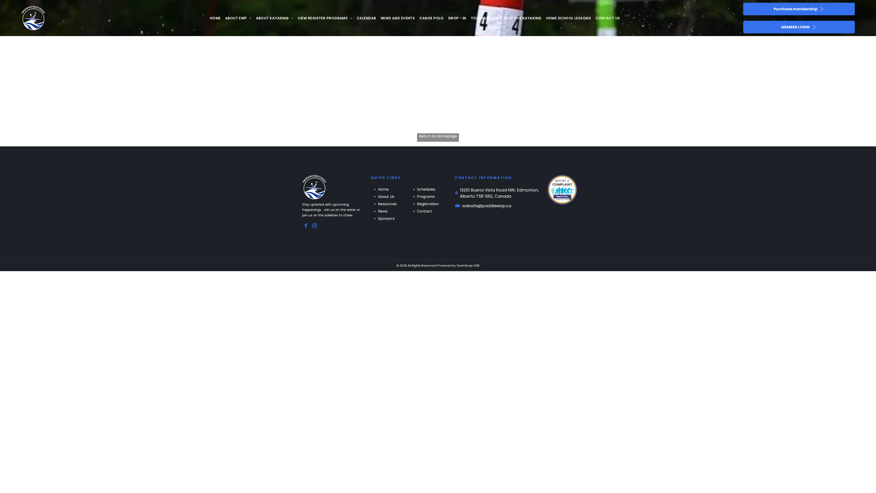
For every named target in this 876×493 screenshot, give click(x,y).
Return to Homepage (438, 136)
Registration (428, 204)
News (383, 211)
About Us (386, 196)
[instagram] (314, 226)
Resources (387, 204)
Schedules (426, 189)
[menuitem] (215, 18)
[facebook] (306, 226)
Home (383, 189)
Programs (426, 196)
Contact (424, 211)
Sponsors (386, 218)
